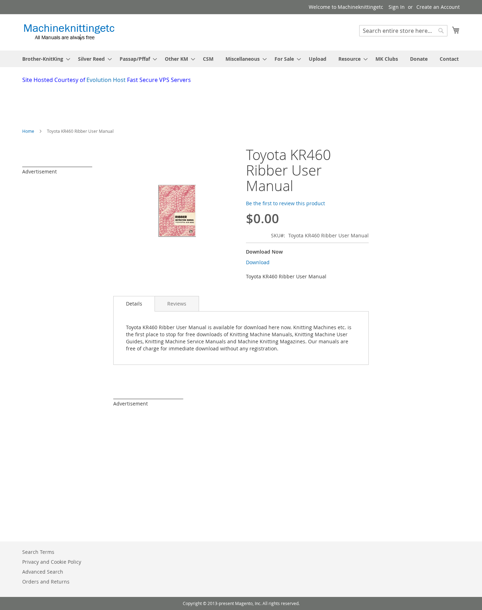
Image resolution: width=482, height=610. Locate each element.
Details (134, 303)
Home (28, 131)
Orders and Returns (46, 581)
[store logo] (69, 32)
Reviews (176, 303)
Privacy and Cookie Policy (51, 561)
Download (258, 262)
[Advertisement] (193, 103)
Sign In (396, 7)
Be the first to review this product (285, 203)
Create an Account (438, 7)
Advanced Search (42, 571)
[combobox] (403, 30)
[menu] (241, 59)
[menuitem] (44, 59)
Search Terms (38, 552)
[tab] (134, 304)
